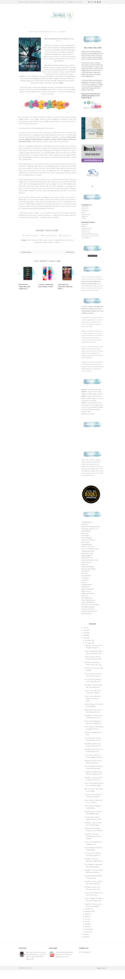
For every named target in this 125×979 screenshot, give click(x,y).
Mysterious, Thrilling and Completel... (24, 287)
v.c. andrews (56, 242)
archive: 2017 (30, 240)
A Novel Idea (85, 578)
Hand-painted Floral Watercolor (89, 234)
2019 (84, 633)
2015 (84, 937)
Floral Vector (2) (85, 232)
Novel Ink (84, 573)
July (86, 916)
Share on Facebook (31, 235)
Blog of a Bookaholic (87, 589)
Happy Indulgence (87, 555)
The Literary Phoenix (88, 609)
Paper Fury (84, 533)
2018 (84, 635)
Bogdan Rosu (84, 210)
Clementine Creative (86, 228)
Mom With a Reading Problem (90, 526)
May (86, 921)
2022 (85, 627)
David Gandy (84, 207)
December (88, 640)
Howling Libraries (86, 584)
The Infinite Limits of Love (89, 529)
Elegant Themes (85, 214)
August (87, 914)
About (27, 2)
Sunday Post (61, 2)
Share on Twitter (50, 235)
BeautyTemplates (28, 968)
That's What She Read (88, 600)
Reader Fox (84, 596)
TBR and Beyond (86, 562)
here (102, 279)
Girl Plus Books (86, 531)
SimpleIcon (84, 216)
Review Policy (35, 2)
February (88, 929)
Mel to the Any (85, 591)
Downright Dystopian (87, 607)
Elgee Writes (85, 542)
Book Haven (85, 580)
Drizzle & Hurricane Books (89, 560)
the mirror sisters (46, 242)
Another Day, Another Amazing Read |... (65, 287)
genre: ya (46, 240)
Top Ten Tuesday (48, 2)
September (88, 911)
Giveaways (70, 2)
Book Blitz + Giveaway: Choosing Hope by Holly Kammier (93, 836)
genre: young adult (55, 240)
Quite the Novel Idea (87, 546)
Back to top (101, 968)
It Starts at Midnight (87, 566)
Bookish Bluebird (86, 544)
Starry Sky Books (86, 613)
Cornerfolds (85, 535)
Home (20, 2)
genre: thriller (38, 240)
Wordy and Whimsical (88, 602)
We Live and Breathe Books (89, 549)
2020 (85, 630)
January (87, 932)
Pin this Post (66, 235)
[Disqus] (47, 318)
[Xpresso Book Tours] (92, 139)
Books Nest (84, 564)
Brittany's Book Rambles (88, 569)
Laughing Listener (87, 522)
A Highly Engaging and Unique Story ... (46, 285)
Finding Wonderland (87, 551)
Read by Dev (85, 524)
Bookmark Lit (85, 587)
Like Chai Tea (85, 571)
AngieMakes (84, 224)
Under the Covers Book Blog (90, 604)
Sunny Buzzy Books (87, 553)
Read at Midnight (86, 538)
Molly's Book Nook (87, 558)
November (88, 643)
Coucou (83, 212)
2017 (84, 638)
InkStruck (84, 226)
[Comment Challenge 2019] (92, 108)
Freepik (83, 218)
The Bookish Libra (87, 598)
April (86, 924)
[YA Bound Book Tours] (96, 108)
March (87, 926)
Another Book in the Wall (89, 611)
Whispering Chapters (87, 593)
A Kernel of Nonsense (88, 540)
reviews (64, 240)
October (87, 909)
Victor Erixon (85, 209)
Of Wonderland (86, 575)
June (86, 919)
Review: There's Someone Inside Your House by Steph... (93, 698)
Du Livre (84, 582)
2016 (84, 934)
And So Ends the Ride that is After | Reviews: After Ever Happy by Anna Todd (64, 954)
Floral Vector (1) (85, 230)
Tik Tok (79, 2)
